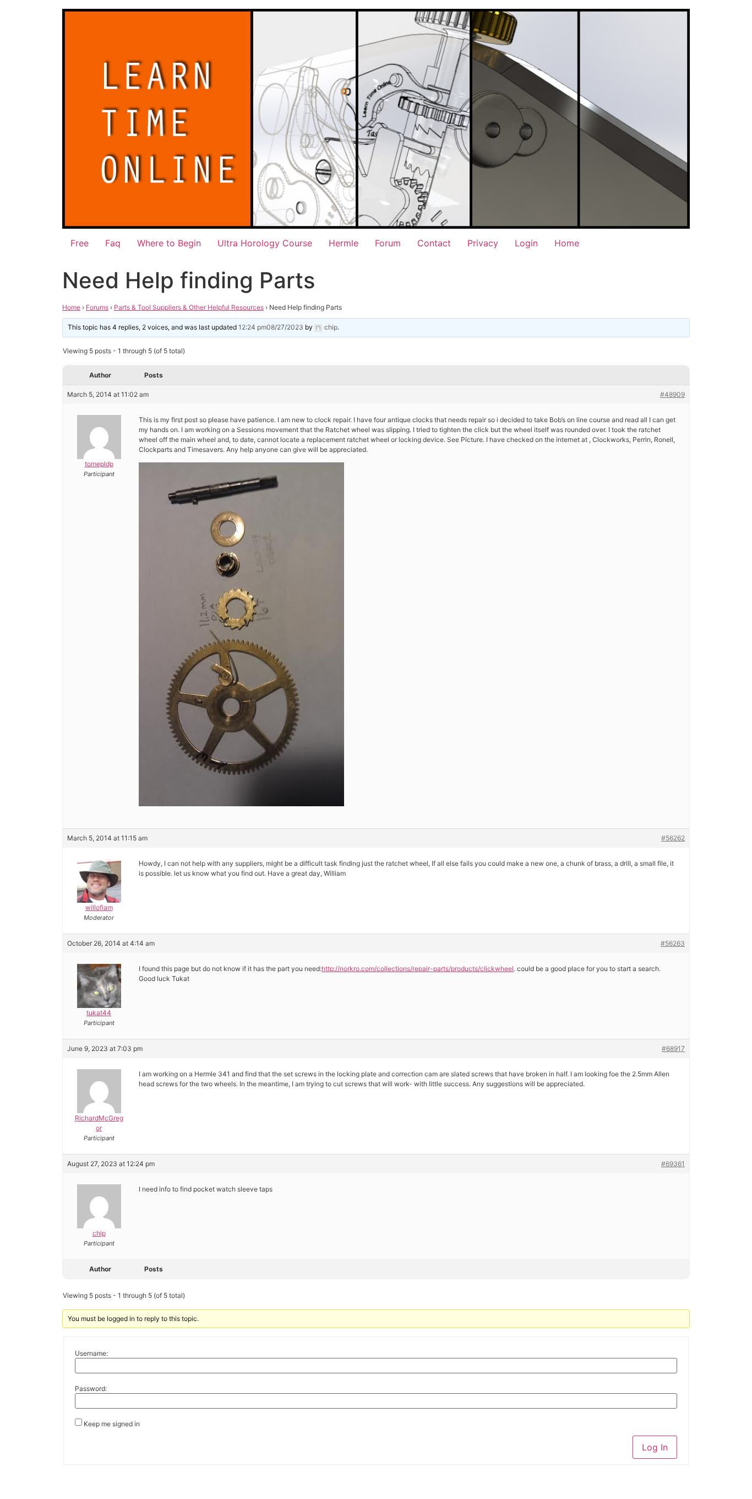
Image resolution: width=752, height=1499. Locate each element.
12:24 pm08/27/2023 (270, 327)
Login (526, 243)
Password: (91, 1388)
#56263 (673, 943)
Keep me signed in (112, 1424)
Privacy (482, 243)
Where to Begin (169, 243)
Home (566, 243)
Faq (113, 243)
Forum (388, 243)
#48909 (672, 394)
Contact (434, 243)
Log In (655, 1447)
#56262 (673, 838)
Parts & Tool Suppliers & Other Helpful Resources (189, 307)
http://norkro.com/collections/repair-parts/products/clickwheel (417, 968)
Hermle (343, 243)
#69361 (673, 1164)
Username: (91, 1353)
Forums (97, 307)
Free (79, 243)
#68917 (673, 1048)
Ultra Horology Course (264, 243)
